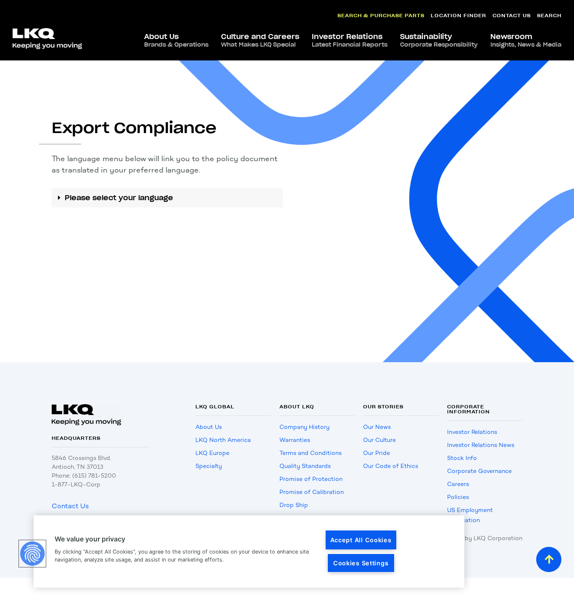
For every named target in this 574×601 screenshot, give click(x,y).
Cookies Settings (361, 563)
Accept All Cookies (361, 540)
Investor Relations (349, 40)
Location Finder (458, 15)
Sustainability (439, 40)
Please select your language (119, 197)
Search (549, 15)
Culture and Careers (260, 40)
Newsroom (525, 40)
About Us (176, 40)
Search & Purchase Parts (380, 15)
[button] (167, 197)
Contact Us (511, 15)
